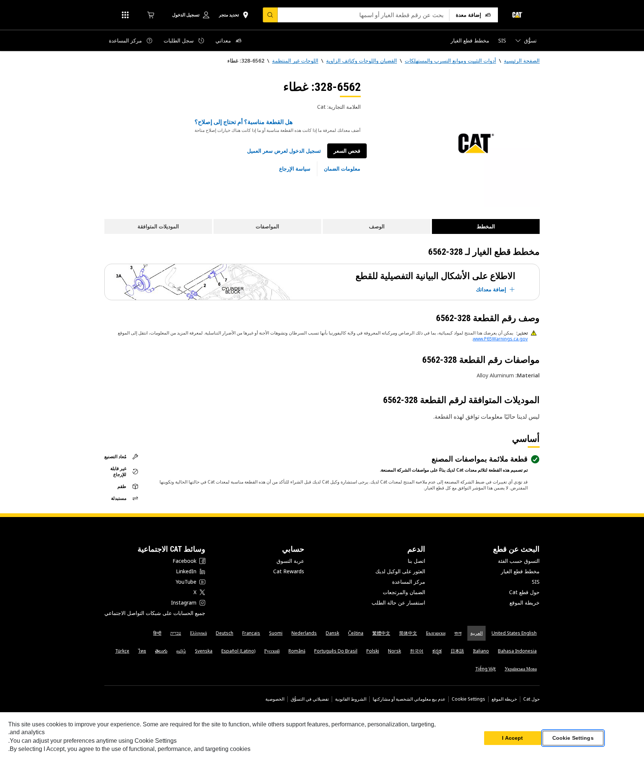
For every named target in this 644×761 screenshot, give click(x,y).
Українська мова (521, 669)
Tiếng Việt (485, 669)
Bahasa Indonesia (517, 651)
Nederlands (304, 633)
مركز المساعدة (408, 581)
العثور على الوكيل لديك (400, 571)
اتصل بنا (416, 560)
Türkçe (122, 651)
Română (296, 651)
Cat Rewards (288, 571)
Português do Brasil (335, 651)
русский (272, 651)
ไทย (142, 651)
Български (435, 633)
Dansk (332, 633)
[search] (270, 14)
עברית (175, 633)
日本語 (457, 651)
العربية (476, 633)
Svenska (203, 651)
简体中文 (408, 633)
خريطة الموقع (524, 602)
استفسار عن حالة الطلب (398, 602)
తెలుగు (161, 651)
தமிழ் (181, 651)
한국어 (416, 651)
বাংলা (457, 633)
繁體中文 (381, 633)
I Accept (512, 738)
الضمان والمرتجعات (404, 592)
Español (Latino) (238, 651)
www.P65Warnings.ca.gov (500, 339)
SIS (536, 581)
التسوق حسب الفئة (519, 560)
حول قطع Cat (524, 592)
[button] (284, 150)
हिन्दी (157, 633)
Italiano (481, 651)
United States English (514, 633)
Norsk (394, 651)
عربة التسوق (290, 560)
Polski (372, 651)
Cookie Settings (468, 699)
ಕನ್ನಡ (437, 651)
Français (251, 633)
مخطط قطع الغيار (520, 571)
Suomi (275, 633)
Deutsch (224, 633)
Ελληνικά (198, 633)
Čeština (355, 633)
